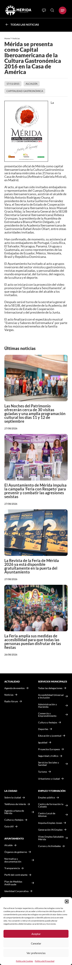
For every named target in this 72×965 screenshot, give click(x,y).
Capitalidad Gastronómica (24, 90)
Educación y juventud (49, 736)
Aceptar (36, 933)
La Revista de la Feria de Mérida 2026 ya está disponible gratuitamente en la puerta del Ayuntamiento (31, 566)
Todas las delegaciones (50, 688)
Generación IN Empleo (50, 829)
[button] (67, 901)
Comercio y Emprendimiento (47, 714)
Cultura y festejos (13, 820)
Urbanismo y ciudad (49, 778)
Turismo (42, 771)
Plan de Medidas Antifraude (13, 883)
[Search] (52, 10)
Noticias (16, 38)
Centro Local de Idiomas (46, 814)
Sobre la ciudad (12, 797)
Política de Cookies (24, 961)
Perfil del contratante (15, 875)
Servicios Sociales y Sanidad (48, 763)
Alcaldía (32, 83)
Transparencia (12, 868)
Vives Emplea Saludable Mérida (51, 838)
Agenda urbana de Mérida (14, 812)
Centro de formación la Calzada (50, 805)
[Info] (44, 10)
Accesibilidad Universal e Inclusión (51, 696)
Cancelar (36, 943)
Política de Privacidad (44, 961)
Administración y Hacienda (47, 705)
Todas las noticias (24, 24)
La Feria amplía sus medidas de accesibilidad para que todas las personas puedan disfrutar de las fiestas (32, 642)
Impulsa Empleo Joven (50, 823)
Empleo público (46, 797)
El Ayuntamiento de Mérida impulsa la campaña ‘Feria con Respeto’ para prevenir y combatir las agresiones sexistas (35, 491)
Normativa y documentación (12, 860)
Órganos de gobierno (15, 852)
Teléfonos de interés (15, 804)
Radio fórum (11, 701)
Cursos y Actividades (49, 846)
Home (7, 38)
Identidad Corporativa (16, 891)
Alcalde (8, 845)
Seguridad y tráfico (48, 756)
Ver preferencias (36, 953)
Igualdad (42, 742)
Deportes (43, 729)
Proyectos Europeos (49, 749)
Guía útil (9, 826)
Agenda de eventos (14, 688)
